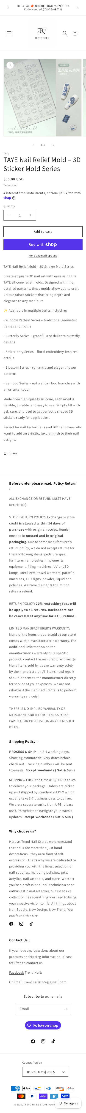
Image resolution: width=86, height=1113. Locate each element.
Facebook (16, 972)
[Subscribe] (66, 1009)
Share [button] (13, 453)
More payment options (43, 255)
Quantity (9, 206)
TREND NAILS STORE (35, 1104)
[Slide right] (53, 145)
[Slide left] (33, 145)
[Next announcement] (77, 8)
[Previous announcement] (8, 8)
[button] (9, 33)
